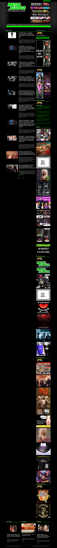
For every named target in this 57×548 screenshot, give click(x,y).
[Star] (50, 0)
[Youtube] (46, 0)
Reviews (14, 24)
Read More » (20, 74)
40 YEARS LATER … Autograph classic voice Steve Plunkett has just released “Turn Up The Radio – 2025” (27, 34)
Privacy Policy (49, 546)
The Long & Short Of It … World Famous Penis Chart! (28, 535)
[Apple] (48, 0)
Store (38, 24)
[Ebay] (47, 38)
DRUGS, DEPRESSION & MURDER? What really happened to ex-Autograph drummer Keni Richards (27, 166)
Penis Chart (25, 24)
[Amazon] (48, 38)
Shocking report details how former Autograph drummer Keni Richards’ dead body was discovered (27, 153)
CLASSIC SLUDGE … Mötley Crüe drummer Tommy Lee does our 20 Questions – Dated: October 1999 (13, 535)
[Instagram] (47, 0)
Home (8, 24)
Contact (34, 24)
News (11, 24)
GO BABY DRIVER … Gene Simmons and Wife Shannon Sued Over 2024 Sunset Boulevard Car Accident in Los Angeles (43, 536)
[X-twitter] (44, 0)
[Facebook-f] (43, 0)
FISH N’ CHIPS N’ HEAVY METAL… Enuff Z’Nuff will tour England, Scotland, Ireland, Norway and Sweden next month (43, 124)
